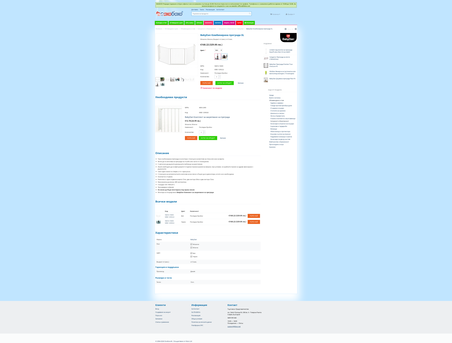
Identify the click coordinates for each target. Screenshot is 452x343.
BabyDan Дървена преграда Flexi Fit (282, 79)
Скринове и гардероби (278, 126)
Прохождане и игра (276, 144)
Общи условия (196, 319)
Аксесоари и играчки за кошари (282, 124)
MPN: (202, 66)
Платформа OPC (197, 325)
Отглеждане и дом (176, 23)
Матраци (273, 129)
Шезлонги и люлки (277, 113)
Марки (239, 23)
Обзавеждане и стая (276, 100)
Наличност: (204, 73)
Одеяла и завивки (276, 103)
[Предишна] (286, 29)
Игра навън (190, 23)
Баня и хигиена (274, 98)
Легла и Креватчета (277, 116)
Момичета (208, 23)
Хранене (272, 147)
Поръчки (158, 315)
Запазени (158, 319)
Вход (157, 309)
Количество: (204, 77)
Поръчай (206, 83)
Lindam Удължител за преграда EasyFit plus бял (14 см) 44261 (280, 51)
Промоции (250, 23)
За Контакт (220, 9)
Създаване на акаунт (163, 312)
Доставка (194, 9)
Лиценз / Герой (229, 23)
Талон (202, 9)
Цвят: (202, 50)
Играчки (199, 23)
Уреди (271, 95)
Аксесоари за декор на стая (280, 139)
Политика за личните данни (201, 322)
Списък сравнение (162, 322)
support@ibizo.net (234, 326)
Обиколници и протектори (280, 131)
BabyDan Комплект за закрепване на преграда (207, 117)
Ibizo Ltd (189, 341)
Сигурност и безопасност (279, 121)
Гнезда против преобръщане (281, 105)
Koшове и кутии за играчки (280, 134)
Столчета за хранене (277, 111)
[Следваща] (296, 29)
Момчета (218, 23)
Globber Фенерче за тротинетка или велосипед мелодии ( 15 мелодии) (282, 72)
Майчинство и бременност (279, 142)
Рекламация (210, 9)
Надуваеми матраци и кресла (281, 137)
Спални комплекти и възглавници (282, 118)
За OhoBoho (195, 312)
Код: (201, 69)
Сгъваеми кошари (277, 108)
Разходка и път (161, 23)
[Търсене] (250, 13)
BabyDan (193, 239)
